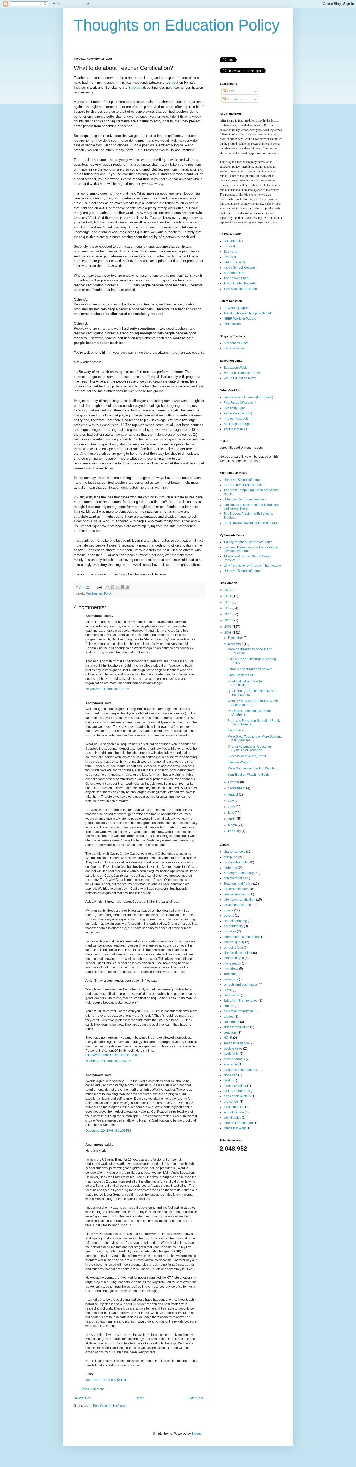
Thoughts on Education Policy (177, 25)
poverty (229, 915)
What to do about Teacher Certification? (246, 683)
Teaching (230, 974)
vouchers (230, 1032)
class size (230, 1075)
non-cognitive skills (237, 1096)
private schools (234, 1059)
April (231, 819)
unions (228, 910)
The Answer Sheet (236, 278)
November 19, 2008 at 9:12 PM (107, 689)
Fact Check (235, 730)
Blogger (197, 1433)
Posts (230, 91)
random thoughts (236, 862)
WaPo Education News (240, 378)
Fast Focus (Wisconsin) (240, 402)
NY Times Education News (242, 373)
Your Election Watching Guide (249, 775)
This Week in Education (240, 289)
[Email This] (107, 587)
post (175, 82)
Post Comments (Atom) (109, 1406)
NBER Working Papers (240, 318)
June (232, 807)
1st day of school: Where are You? (248, 542)
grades (229, 1017)
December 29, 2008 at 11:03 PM (108, 1130)
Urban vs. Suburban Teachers (245, 499)
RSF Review (232, 324)
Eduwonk (230, 251)
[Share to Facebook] (122, 587)
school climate (234, 1112)
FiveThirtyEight (234, 408)
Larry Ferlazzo (234, 348)
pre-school (231, 1102)
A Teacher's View (236, 343)
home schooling (235, 1086)
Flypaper (230, 257)
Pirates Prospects (236, 418)
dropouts (230, 931)
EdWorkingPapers (236, 308)
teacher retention (236, 894)
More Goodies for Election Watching (253, 768)
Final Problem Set (240, 675)
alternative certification (239, 899)
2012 (228, 608)
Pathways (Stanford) (238, 413)
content (229, 1006)
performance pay (236, 889)
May (231, 813)
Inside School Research (240, 267)
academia (231, 1064)
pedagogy (231, 979)
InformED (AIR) (234, 262)
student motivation (236, 1027)
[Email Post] (99, 587)
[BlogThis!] (112, 587)
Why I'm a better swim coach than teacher (253, 565)
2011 (228, 614)
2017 (228, 590)
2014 (228, 596)
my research (232, 963)
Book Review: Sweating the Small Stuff (251, 523)
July (231, 800)
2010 (228, 620)
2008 (228, 632)
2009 (228, 626)
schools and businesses (241, 984)
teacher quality (234, 942)
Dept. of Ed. (232, 995)
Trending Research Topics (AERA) (248, 313)
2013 (228, 602)
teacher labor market (238, 1123)
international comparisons (242, 937)
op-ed (136, 87)
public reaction (234, 1107)
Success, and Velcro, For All (247, 756)
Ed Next (229, 246)
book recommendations (240, 1070)
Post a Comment (92, 1389)
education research (237, 905)
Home (140, 1398)
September (236, 788)
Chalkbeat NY (233, 241)
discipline (230, 857)
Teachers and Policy (99, 593)
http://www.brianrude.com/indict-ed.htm (112, 1055)
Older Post (195, 1398)
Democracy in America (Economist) (248, 397)
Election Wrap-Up (240, 762)
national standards (237, 1091)
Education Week (235, 367)
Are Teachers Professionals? (244, 485)
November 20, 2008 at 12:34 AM (108, 1061)
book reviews (233, 1048)
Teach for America (236, 1043)
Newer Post (83, 1398)
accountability (233, 926)
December (236, 638)
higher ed (230, 868)
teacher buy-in (234, 958)
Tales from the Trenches (240, 1000)
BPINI (228, 990)
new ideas (231, 969)
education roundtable (239, 1011)
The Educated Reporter (240, 283)
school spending (235, 921)
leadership (231, 1054)
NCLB (228, 1038)
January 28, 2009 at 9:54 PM (105, 1380)
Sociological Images (238, 424)
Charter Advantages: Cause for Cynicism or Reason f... (249, 748)
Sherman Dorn (234, 273)
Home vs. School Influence (242, 480)
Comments (234, 99)
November (236, 644)
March (233, 825)
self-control (231, 1022)
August (233, 794)
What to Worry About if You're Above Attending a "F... (253, 702)
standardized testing (238, 953)
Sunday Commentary (239, 873)
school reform (233, 947)
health (228, 1080)
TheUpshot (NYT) (236, 429)
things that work (235, 1128)
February (235, 831)
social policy (232, 1117)
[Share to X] (117, 587)
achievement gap (236, 878)
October (234, 782)
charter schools (234, 851)
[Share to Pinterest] (127, 587)
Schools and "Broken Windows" (250, 669)
